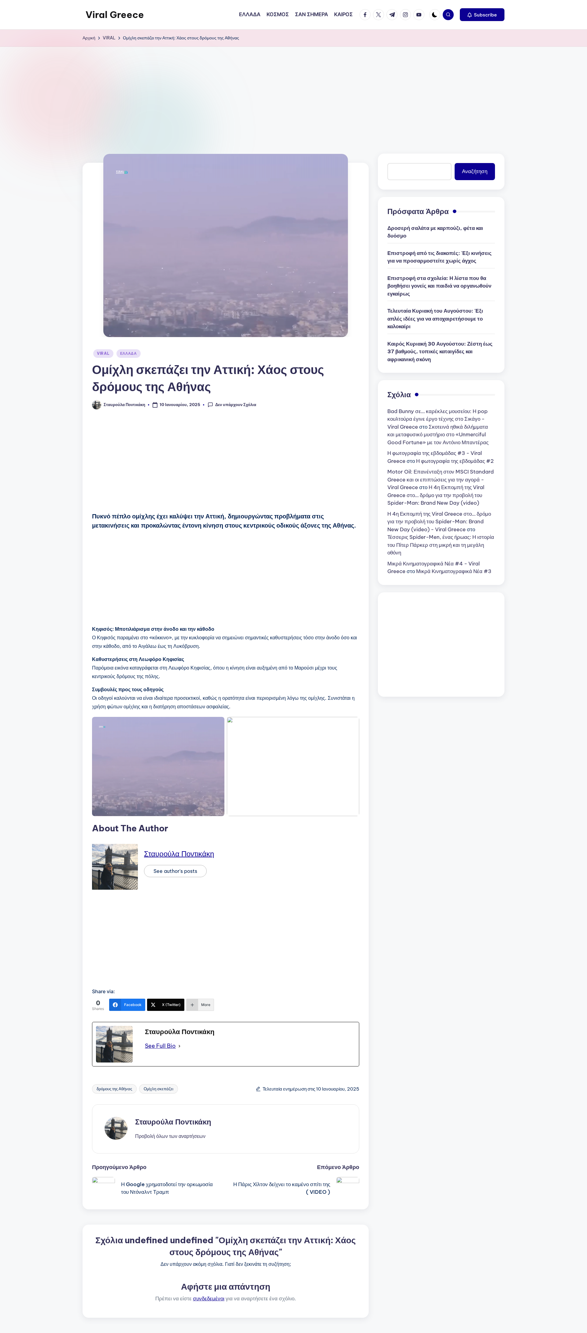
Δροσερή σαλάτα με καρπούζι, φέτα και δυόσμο (435, 232)
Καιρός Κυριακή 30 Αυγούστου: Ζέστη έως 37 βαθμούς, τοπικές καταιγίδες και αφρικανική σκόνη (440, 351)
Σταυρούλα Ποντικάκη (179, 853)
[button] (482, 14)
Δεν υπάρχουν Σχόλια (235, 404)
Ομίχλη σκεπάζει (158, 1088)
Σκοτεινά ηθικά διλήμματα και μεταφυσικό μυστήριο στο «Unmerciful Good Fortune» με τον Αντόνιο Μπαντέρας (438, 434)
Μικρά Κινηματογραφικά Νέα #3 (453, 571)
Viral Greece (115, 14)
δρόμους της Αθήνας (114, 1088)
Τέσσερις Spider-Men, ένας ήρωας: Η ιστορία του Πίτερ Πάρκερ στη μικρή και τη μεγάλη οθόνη (440, 545)
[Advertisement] (293, 92)
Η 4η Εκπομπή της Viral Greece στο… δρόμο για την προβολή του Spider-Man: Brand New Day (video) (435, 495)
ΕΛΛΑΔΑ (128, 353)
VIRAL (103, 353)
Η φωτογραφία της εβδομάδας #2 (455, 461)
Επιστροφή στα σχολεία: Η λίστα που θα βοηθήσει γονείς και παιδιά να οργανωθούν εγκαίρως (439, 286)
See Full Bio (160, 1045)
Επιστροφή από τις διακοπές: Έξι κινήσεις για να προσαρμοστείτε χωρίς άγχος (439, 257)
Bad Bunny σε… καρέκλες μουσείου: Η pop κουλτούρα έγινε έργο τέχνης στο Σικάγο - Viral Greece (437, 419)
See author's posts (175, 871)
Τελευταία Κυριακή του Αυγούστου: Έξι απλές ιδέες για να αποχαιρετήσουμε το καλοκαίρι (435, 318)
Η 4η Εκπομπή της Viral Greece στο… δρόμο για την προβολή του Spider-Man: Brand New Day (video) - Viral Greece (439, 521)
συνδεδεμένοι (208, 1298)
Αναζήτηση (474, 171)
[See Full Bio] (179, 1046)
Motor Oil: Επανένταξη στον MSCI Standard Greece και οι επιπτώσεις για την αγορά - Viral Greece (440, 479)
